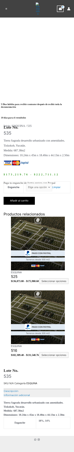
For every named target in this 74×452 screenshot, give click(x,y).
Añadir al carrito (19, 200)
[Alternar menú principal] (6, 9)
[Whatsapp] (35, 439)
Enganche (13, 187)
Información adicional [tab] (17, 395)
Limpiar (56, 187)
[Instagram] (38, 439)
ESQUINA (18, 125)
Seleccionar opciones (53, 281)
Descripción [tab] (11, 391)
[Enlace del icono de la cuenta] (68, 8)
